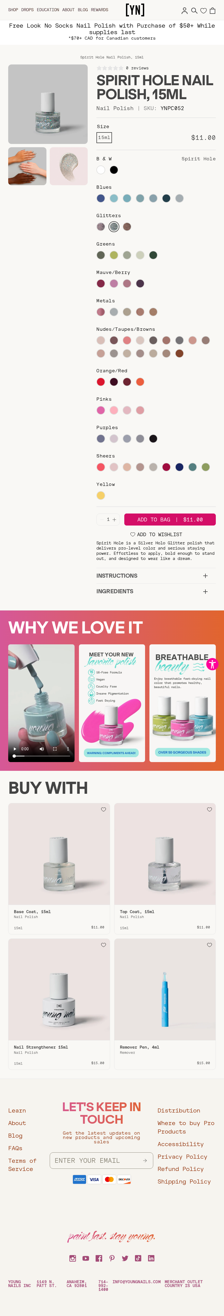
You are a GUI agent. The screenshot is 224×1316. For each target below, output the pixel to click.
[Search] (194, 9)
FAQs (15, 1148)
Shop (13, 10)
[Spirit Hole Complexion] (27, 166)
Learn (17, 1110)
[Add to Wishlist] (103, 809)
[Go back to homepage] (135, 10)
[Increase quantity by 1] (114, 520)
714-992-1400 (103, 1285)
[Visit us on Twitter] (125, 1257)
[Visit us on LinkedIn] (151, 1257)
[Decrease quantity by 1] (102, 520)
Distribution (179, 1110)
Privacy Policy (182, 1156)
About (68, 10)
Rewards (99, 10)
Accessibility (181, 1144)
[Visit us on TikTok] (138, 1257)
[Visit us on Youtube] (85, 1257)
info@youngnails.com (137, 1282)
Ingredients (114, 591)
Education (48, 10)
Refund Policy (181, 1169)
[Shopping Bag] (212, 9)
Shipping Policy (184, 1181)
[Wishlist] (203, 10)
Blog (83, 10)
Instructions (116, 576)
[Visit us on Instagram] (72, 1257)
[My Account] (184, 9)
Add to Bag (170, 520)
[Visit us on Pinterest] (112, 1257)
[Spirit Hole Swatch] (69, 166)
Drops (27, 10)
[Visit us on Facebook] (99, 1257)
